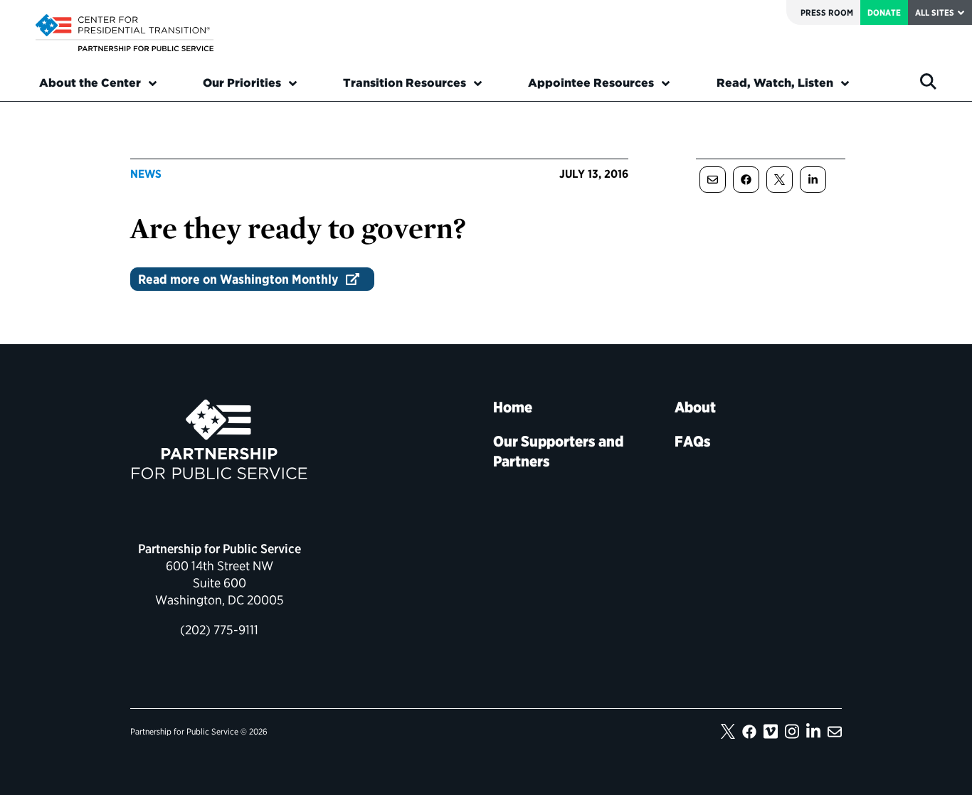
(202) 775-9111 (219, 629)
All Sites (934, 12)
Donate (884, 12)
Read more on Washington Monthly (238, 279)
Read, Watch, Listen (775, 83)
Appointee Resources (591, 83)
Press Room (827, 12)
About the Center (90, 83)
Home (512, 407)
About (695, 407)
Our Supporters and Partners (558, 451)
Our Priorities (242, 83)
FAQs (693, 441)
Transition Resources (404, 83)
